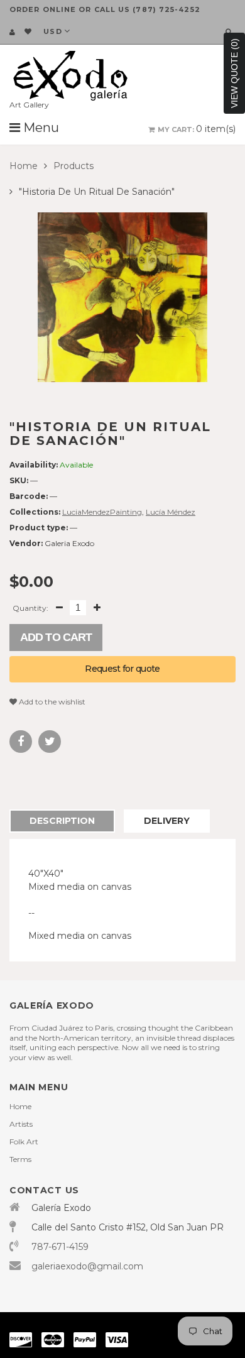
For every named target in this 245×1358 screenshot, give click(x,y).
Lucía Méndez (170, 512)
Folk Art (23, 1141)
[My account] (12, 32)
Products (73, 166)
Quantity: (30, 608)
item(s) (197, 128)
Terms (20, 1159)
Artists (21, 1124)
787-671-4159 (60, 1246)
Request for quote (122, 668)
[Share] (20, 741)
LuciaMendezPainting (102, 512)
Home (23, 166)
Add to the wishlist (51, 701)
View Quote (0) (234, 73)
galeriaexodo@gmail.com (87, 1266)
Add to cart (56, 637)
